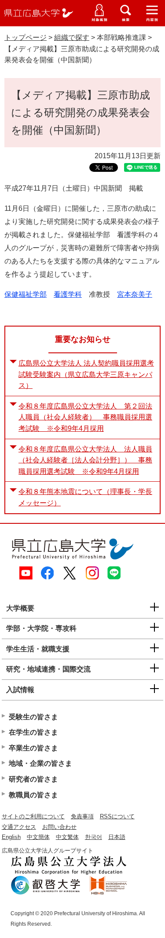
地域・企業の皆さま (40, 763)
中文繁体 (67, 837)
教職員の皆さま (33, 795)
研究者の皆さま (33, 779)
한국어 (93, 837)
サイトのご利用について (33, 816)
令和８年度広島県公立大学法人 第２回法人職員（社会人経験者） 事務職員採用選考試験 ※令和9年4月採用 (85, 417)
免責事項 (82, 816)
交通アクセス (19, 827)
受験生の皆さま (33, 717)
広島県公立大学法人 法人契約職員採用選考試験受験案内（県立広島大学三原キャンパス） (86, 374)
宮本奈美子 (134, 294)
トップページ (25, 37)
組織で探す (71, 37)
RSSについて (117, 816)
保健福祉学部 (25, 294)
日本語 (116, 837)
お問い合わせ (59, 827)
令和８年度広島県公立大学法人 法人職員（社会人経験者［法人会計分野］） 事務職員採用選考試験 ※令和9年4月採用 (85, 460)
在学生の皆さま (33, 732)
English (11, 837)
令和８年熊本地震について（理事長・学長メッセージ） (85, 497)
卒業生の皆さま (33, 748)
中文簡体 (38, 837)
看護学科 (68, 294)
